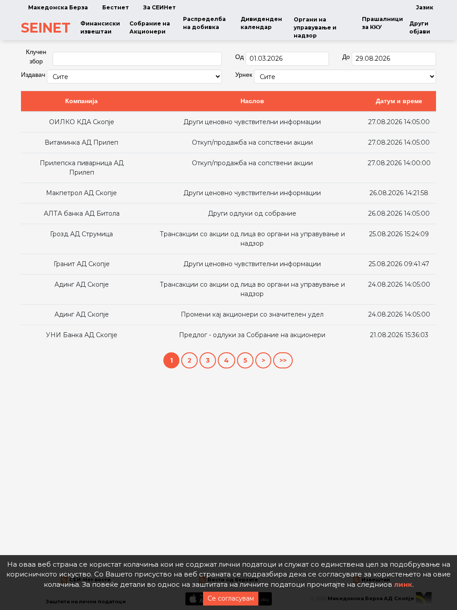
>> (283, 360)
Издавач (33, 74)
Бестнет (115, 7)
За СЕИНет (159, 7)
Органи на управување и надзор (315, 27)
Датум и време (399, 100)
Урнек (243, 74)
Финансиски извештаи (100, 27)
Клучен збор (36, 56)
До (346, 56)
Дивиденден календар (261, 23)
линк (403, 584)
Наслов (252, 100)
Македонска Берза (58, 7)
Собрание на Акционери (149, 27)
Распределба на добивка (204, 23)
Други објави (419, 27)
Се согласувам (231, 598)
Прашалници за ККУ (382, 23)
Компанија (81, 100)
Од (239, 56)
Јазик (424, 7)
